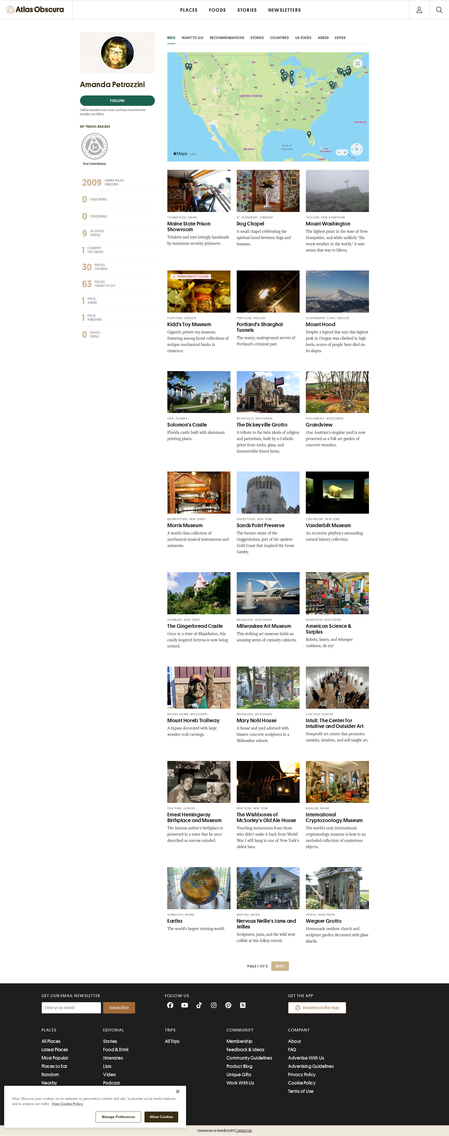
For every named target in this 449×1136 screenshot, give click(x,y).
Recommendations (227, 38)
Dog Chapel (250, 224)
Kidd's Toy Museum (189, 324)
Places (49, 1030)
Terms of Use (300, 1091)
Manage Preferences (118, 1117)
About (294, 1041)
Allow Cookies (161, 1117)
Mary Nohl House (257, 720)
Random (50, 1075)
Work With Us (240, 1083)
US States (303, 38)
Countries (279, 38)
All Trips (172, 1041)
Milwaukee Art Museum (264, 626)
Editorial (113, 1030)
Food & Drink (116, 1050)
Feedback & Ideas (245, 1050)
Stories (257, 38)
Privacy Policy (301, 1075)
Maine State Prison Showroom (188, 226)
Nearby (49, 1083)
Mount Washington (328, 224)
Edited (340, 38)
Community (240, 1030)
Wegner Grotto (323, 921)
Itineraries (113, 1058)
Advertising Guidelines (311, 1066)
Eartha (174, 921)
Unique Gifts (239, 1075)
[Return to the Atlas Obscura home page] (36, 10)
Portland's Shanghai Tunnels (260, 327)
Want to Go (193, 38)
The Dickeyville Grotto (262, 425)
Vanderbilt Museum (328, 525)
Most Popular (55, 1058)
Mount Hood (320, 324)
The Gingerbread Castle (195, 626)
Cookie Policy (301, 1083)
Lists (107, 1066)
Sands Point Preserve (261, 525)
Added (323, 38)
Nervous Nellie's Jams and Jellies (266, 924)
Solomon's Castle (187, 425)
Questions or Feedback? (224, 1130)
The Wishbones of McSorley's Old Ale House (266, 817)
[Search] (439, 10)
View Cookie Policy (67, 1104)
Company (299, 1030)
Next (280, 966)
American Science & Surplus (328, 629)
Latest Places (55, 1050)
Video (109, 1075)
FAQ (292, 1050)
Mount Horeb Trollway (193, 720)
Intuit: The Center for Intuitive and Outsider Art (335, 723)
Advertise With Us (306, 1058)
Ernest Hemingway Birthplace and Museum (194, 817)
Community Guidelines (249, 1058)
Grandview (319, 425)
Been (171, 38)
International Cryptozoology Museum (334, 817)
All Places (51, 1041)
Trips (170, 1030)
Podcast (111, 1083)
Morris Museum (184, 525)
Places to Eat (54, 1066)
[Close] (177, 1091)
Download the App (321, 1008)
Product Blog (239, 1066)
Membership (240, 1041)
